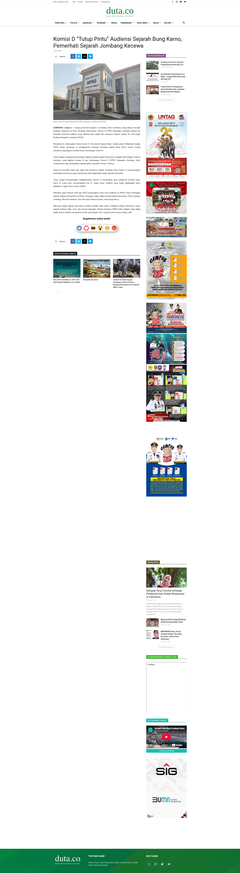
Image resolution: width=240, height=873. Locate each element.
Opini (148, 586)
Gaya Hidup (142, 23)
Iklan (74, 2)
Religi (156, 23)
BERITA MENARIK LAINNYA (65, 254)
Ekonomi (101, 23)
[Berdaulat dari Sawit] (96, 268)
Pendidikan (126, 23)
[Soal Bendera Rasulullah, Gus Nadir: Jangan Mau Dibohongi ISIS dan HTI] (152, 77)
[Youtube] (185, 1)
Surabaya (117, 276)
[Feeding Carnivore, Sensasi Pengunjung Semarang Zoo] (152, 65)
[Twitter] (181, 1)
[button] (184, 23)
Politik (73, 23)
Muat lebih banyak (165, 100)
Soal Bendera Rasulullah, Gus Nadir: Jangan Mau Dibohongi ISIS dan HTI (173, 76)
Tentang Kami (105, 2)
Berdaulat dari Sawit (90, 280)
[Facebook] (172, 1)
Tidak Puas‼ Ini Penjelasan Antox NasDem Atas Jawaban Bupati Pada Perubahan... (172, 89)
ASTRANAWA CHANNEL (157, 720)
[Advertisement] (166, 540)
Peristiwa (59, 23)
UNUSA (114, 23)
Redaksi (80, 2)
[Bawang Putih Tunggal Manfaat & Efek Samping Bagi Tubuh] (152, 622)
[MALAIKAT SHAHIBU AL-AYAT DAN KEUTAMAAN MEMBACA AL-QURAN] (66, 268)
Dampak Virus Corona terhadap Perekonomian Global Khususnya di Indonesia (165, 593)
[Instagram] (176, 1)
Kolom (167, 23)
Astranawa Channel (92, 2)
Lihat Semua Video (166, 751)
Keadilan (87, 23)
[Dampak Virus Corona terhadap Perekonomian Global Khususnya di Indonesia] (166, 577)
